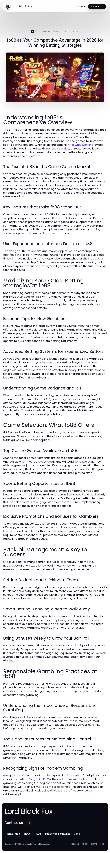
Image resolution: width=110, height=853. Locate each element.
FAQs (38, 833)
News (27, 833)
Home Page (13, 833)
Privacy (85, 844)
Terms (94, 844)
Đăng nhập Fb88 (39, 779)
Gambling (76, 31)
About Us (75, 844)
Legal (102, 844)
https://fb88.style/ (79, 144)
